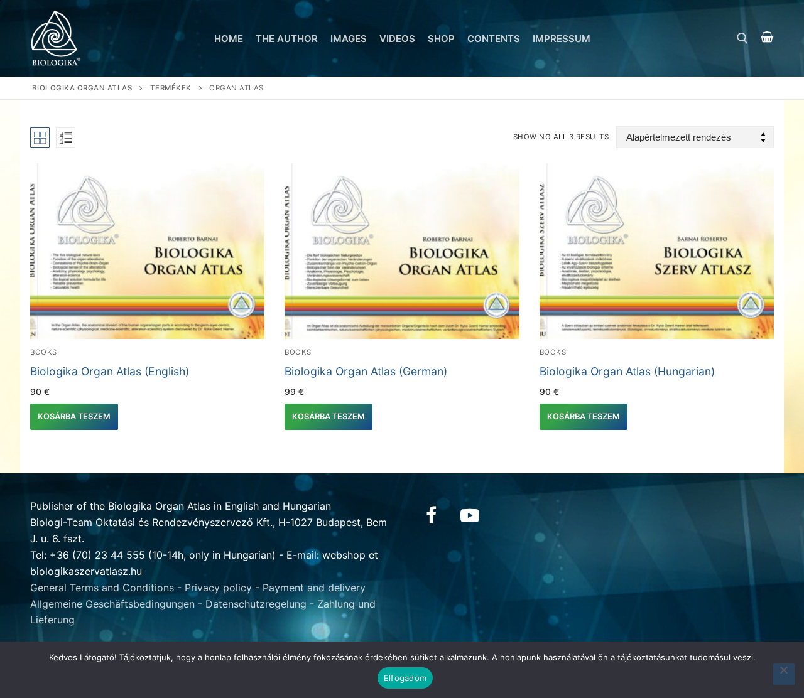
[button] (74, 417)
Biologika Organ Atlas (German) (366, 371)
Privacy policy (218, 587)
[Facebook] (431, 515)
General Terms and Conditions (102, 587)
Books (43, 352)
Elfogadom (405, 678)
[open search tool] (742, 38)
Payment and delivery (314, 587)
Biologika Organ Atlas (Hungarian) (627, 371)
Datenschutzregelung (256, 604)
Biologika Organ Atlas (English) (109, 371)
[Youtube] (470, 515)
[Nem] (784, 674)
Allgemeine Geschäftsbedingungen (112, 604)
